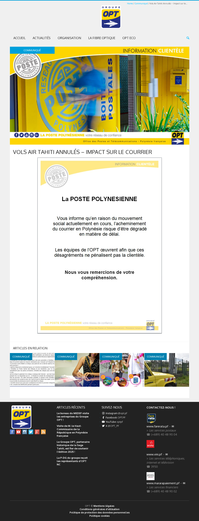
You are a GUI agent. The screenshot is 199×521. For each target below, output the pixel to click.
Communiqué (141, 3)
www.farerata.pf (157, 426)
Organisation (69, 38)
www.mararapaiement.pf (163, 483)
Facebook (115, 417)
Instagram (116, 413)
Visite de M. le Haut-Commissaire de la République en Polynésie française (72, 430)
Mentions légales (103, 505)
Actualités (42, 38)
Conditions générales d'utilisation (100, 509)
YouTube (114, 421)
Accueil (19, 38)
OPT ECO (129, 38)
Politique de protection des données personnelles (100, 512)
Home (130, 3)
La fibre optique (101, 38)
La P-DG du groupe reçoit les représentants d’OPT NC (72, 461)
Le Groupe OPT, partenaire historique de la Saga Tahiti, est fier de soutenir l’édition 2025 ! (73, 446)
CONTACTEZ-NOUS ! (161, 407)
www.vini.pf (154, 454)
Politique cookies (99, 515)
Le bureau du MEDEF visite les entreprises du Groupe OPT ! (73, 416)
